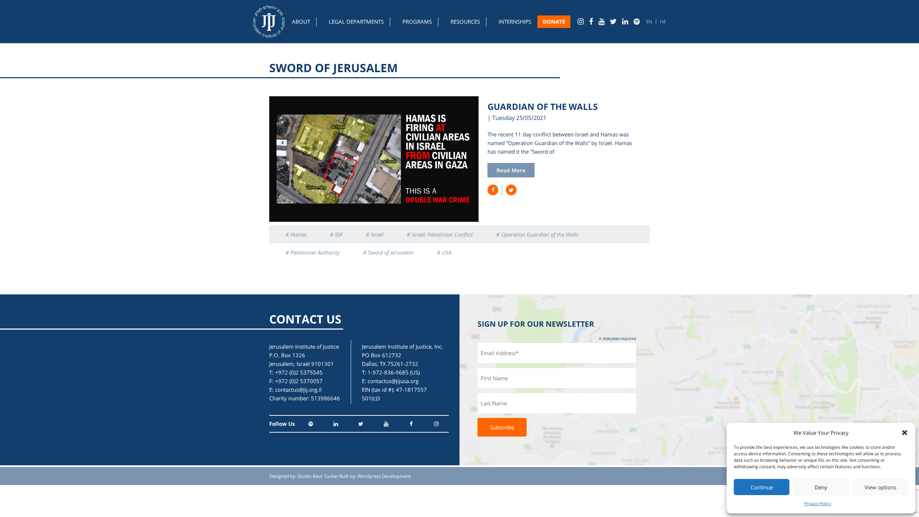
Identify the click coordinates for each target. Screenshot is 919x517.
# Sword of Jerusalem (388, 252)
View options (880, 487)
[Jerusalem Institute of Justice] (269, 21)
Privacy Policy (817, 503)
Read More (511, 170)
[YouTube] (601, 21)
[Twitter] (613, 21)
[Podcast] (637, 21)
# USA (444, 252)
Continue (762, 487)
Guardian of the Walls (543, 106)
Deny (821, 487)
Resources (465, 21)
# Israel (374, 234)
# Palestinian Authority (312, 252)
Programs (417, 21)
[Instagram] (581, 21)
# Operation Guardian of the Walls (537, 234)
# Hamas (296, 234)
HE (663, 21)
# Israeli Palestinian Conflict (440, 234)
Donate (554, 21)
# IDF (336, 234)
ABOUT (301, 21)
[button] (904, 432)
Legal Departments (356, 21)
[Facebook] (591, 21)
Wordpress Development (384, 476)
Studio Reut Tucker (318, 476)
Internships (515, 21)
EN (649, 21)
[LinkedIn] (625, 21)
